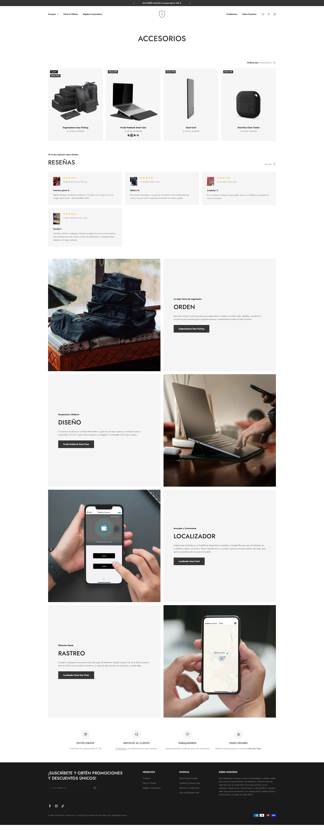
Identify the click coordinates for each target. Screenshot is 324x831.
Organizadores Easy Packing (75, 127)
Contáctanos (231, 14)
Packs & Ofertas (71, 14)
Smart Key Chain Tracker (249, 127)
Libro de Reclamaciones (189, 792)
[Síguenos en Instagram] (56, 806)
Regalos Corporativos (92, 14)
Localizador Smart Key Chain (76, 675)
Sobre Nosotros (249, 14)
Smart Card (191, 127)
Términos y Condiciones (189, 787)
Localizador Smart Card (189, 561)
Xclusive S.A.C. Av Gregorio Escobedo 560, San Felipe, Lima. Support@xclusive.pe (96, 815)
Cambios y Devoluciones (189, 783)
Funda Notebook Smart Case (133, 127)
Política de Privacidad (188, 778)
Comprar (52, 14)
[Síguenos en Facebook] (50, 806)
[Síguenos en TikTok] (62, 806)
